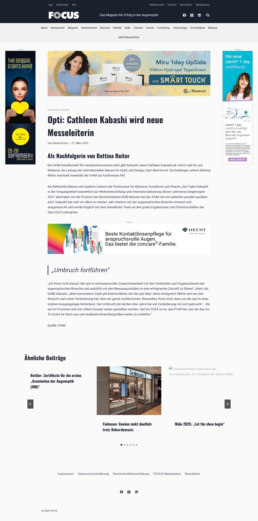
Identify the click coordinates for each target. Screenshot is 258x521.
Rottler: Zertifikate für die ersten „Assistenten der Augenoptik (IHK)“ (55, 380)
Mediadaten (203, 4)
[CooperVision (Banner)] (237, 107)
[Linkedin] (199, 15)
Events (150, 27)
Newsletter (186, 4)
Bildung (212, 27)
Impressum (66, 474)
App (50, 4)
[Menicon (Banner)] (129, 73)
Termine (172, 4)
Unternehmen (89, 27)
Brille (127, 27)
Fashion (138, 27)
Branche (105, 27)
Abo (74, 4)
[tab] (121, 445)
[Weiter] (228, 404)
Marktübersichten (129, 37)
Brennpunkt (58, 27)
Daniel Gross (60, 143)
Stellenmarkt (156, 4)
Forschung (163, 27)
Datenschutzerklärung (93, 474)
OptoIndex (62, 4)
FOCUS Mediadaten (167, 474)
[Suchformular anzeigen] (207, 15)
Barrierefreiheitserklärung (131, 474)
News (44, 27)
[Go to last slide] (30, 404)
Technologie (180, 27)
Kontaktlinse (197, 27)
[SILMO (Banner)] (20, 107)
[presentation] (129, 390)
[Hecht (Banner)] (129, 239)
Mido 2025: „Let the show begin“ (200, 424)
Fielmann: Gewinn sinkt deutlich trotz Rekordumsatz (127, 426)
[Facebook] (184, 15)
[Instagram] (192, 15)
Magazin (73, 27)
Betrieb (117, 27)
